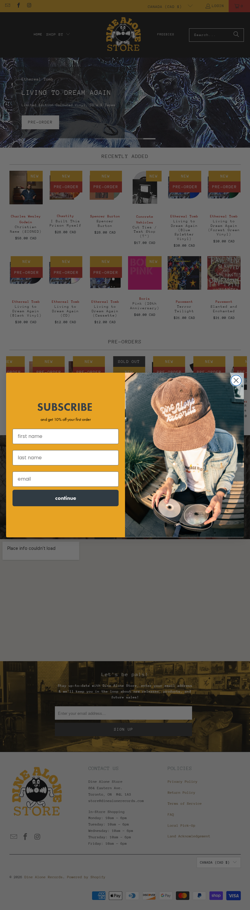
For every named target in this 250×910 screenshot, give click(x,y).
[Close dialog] (236, 380)
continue (65, 497)
